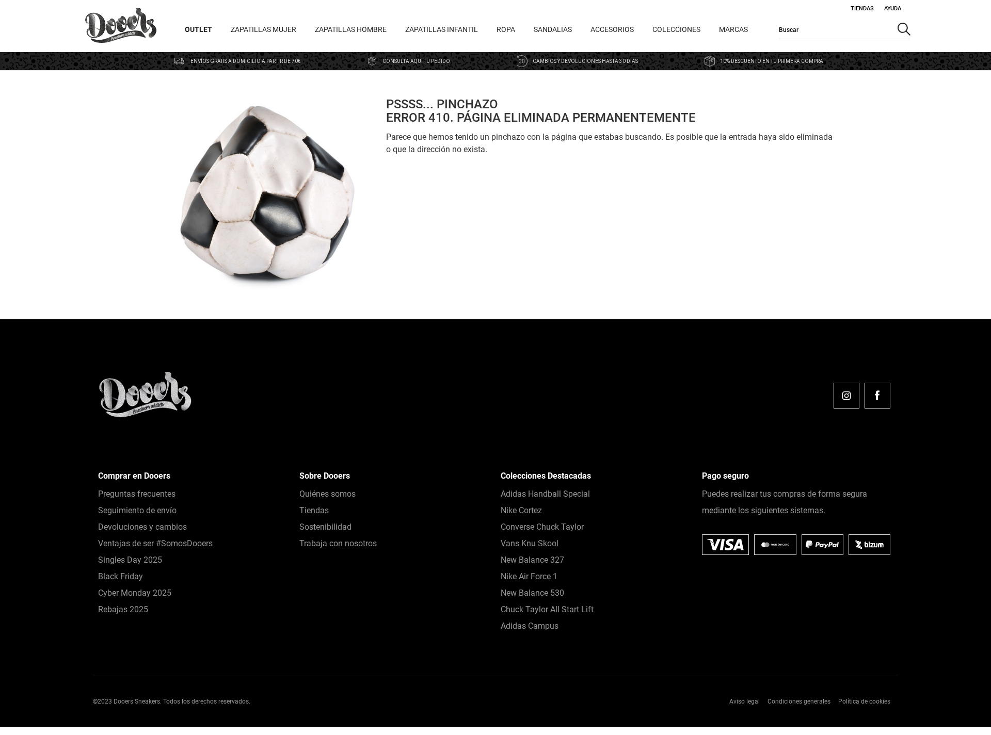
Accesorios (612, 29)
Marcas (733, 29)
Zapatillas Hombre (351, 29)
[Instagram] (846, 396)
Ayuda (892, 8)
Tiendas (862, 8)
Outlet (198, 29)
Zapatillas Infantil (441, 29)
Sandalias (553, 29)
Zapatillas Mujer (263, 29)
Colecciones (676, 29)
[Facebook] (877, 396)
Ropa (506, 29)
